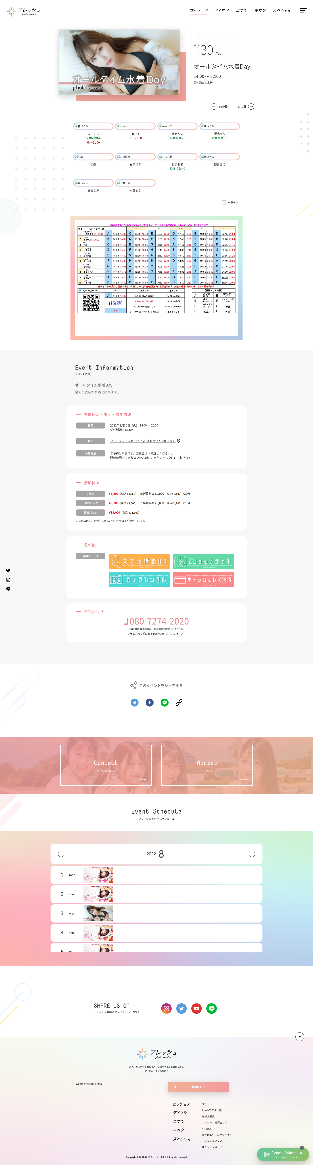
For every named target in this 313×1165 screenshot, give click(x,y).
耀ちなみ (93, 190)
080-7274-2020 (159, 620)
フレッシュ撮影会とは (214, 1122)
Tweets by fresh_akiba (88, 1084)
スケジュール (209, 1104)
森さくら (93, 133)
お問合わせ (198, 1087)
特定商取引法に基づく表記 (217, 1135)
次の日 (241, 106)
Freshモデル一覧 (212, 1110)
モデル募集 (208, 1116)
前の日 (223, 106)
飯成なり (220, 133)
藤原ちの (177, 133)
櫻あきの (220, 164)
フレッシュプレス (212, 1140)
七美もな (135, 190)
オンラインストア (212, 1147)
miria (135, 133)
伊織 (93, 164)
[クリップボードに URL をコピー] (179, 701)
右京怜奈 (135, 164)
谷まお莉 (177, 164)
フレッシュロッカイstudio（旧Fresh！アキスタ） (143, 441)
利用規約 (158, 633)
